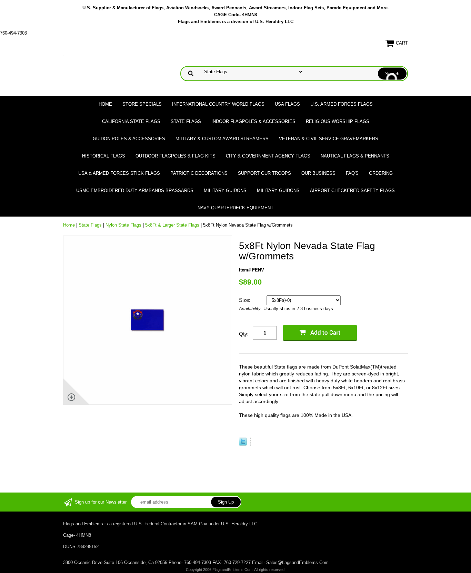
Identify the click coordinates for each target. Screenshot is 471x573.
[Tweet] (243, 444)
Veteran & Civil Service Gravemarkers (328, 138)
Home (105, 104)
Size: (245, 300)
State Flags (186, 121)
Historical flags (103, 156)
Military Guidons (225, 190)
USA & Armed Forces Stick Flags (119, 173)
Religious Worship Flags (337, 121)
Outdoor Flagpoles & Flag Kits (176, 156)
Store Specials (142, 104)
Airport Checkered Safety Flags (352, 190)
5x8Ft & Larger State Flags (172, 225)
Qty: (244, 334)
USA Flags (287, 104)
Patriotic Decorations (199, 173)
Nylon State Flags (123, 225)
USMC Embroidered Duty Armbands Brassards (134, 190)
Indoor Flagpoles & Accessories (253, 121)
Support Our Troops (264, 173)
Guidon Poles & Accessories (129, 138)
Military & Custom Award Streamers (222, 138)
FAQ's (352, 173)
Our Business (318, 173)
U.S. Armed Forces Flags (341, 104)
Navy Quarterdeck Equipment (235, 207)
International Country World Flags (218, 104)
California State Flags (131, 121)
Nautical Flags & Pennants (355, 156)
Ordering (381, 173)
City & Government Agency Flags (268, 156)
